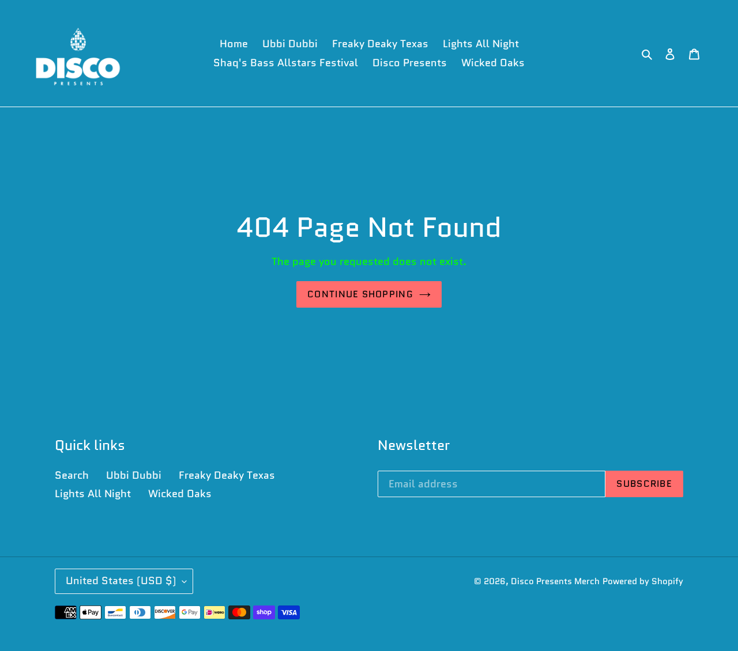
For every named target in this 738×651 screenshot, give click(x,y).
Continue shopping (360, 294)
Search (72, 475)
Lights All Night (93, 493)
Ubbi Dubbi (133, 475)
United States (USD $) (121, 580)
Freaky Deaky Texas (227, 475)
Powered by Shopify (643, 581)
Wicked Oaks (180, 493)
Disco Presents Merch (555, 581)
